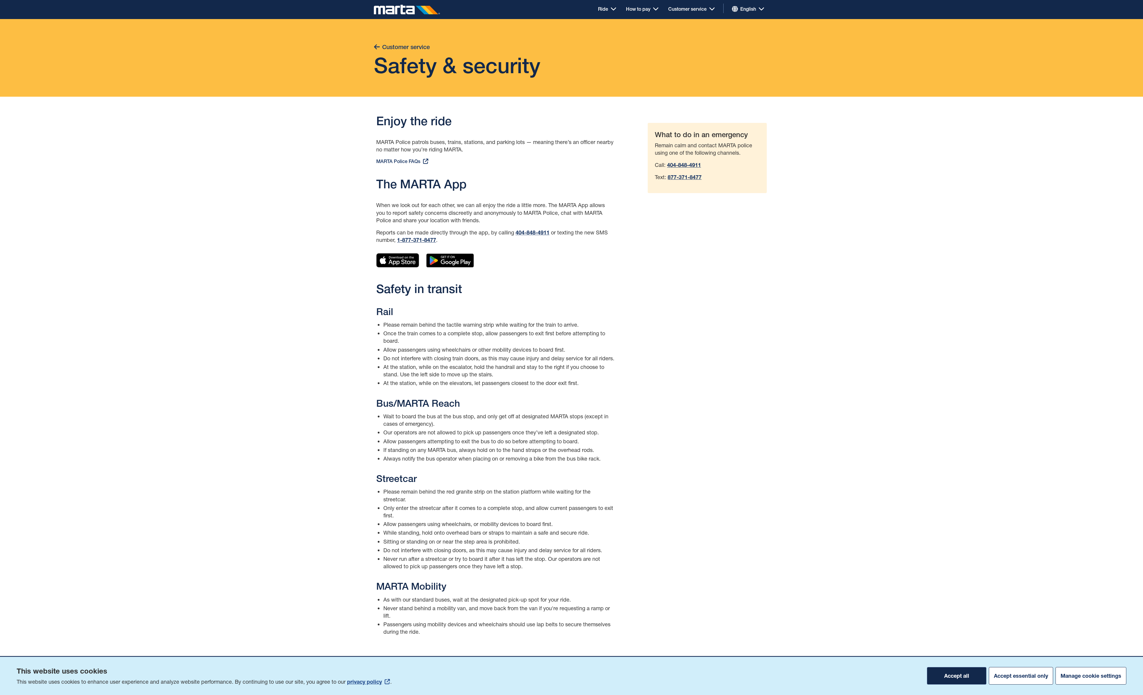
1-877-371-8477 (416, 240)
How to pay (638, 9)
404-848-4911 (532, 232)
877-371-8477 (685, 177)
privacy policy (364, 681)
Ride (603, 9)
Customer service (687, 9)
